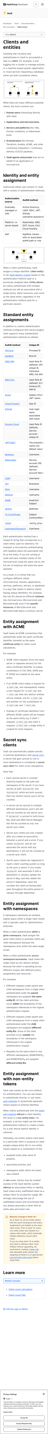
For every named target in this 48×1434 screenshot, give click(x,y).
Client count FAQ (17, 1295)
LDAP (7, 478)
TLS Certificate (12, 514)
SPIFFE (8, 509)
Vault (17, 23)
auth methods (10, 1101)
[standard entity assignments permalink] (43, 315)
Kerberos (9, 454)
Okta (7, 489)
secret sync (38, 755)
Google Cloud (12, 424)
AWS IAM (9, 361)
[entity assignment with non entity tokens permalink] (43, 1074)
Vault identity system (20, 275)
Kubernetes (10, 460)
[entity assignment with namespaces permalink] (43, 903)
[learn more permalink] (27, 1273)
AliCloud (9, 350)
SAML (8, 500)
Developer (7, 23)
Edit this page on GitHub (17, 1309)
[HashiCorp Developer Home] (15, 4)
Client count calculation (20, 1289)
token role (34, 1249)
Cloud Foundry (12, 403)
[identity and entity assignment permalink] (43, 175)
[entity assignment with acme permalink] (43, 622)
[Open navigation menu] (42, 4)
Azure (8, 395)
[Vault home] (7, 13)
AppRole (9, 356)
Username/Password (15, 528)
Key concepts (8, 27)
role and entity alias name (21, 1257)
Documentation (27, 23)
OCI (7, 483)
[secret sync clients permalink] (43, 740)
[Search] (35, 4)
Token (8, 523)
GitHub (8, 409)
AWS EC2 (10, 379)
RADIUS (9, 494)
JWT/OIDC (10, 442)
